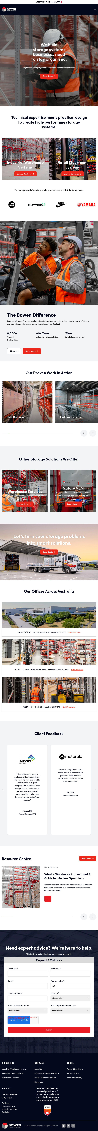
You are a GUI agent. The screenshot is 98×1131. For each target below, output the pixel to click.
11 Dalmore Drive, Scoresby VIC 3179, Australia (9, 1109)
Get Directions (74, 632)
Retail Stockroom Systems (12, 1073)
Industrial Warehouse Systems (14, 1069)
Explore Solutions (24, 174)
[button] (83, 433)
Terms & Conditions (75, 1069)
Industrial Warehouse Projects (46, 1073)
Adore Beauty (54, 2)
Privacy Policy (73, 1073)
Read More (86, 858)
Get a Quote (48, 76)
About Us (14, 351)
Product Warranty (74, 1077)
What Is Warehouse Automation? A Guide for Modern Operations (67, 876)
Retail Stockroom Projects (45, 1077)
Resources (38, 1082)
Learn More (23, 504)
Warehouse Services (10, 1077)
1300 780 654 (8, 1098)
